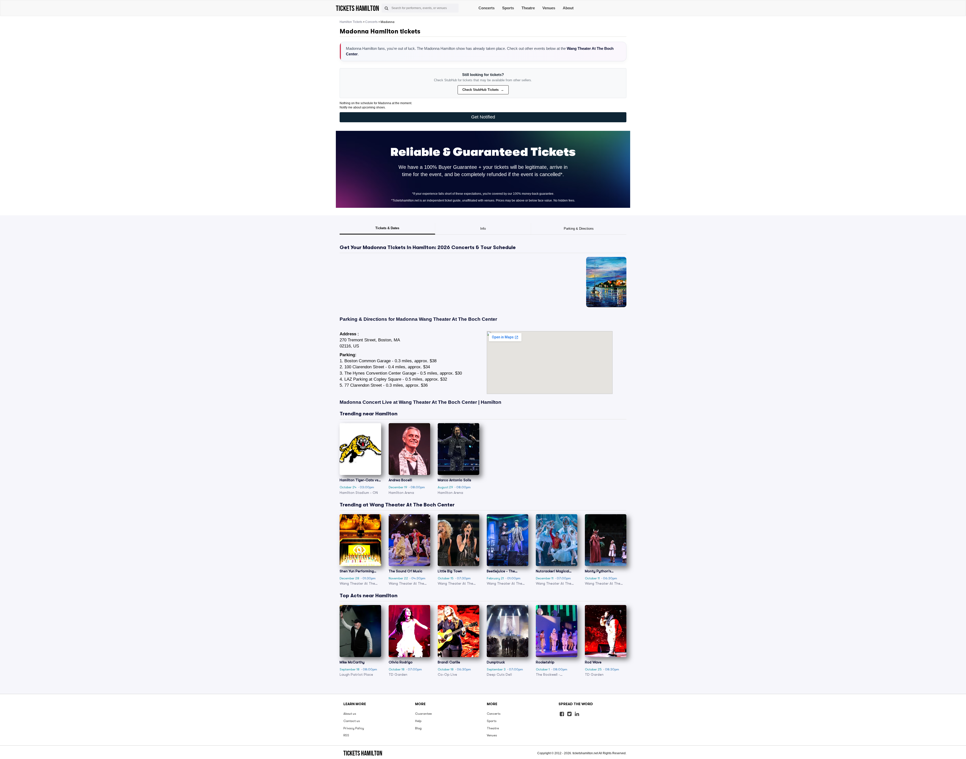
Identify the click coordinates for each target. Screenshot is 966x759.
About (568, 8)
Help (418, 721)
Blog (418, 728)
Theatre (528, 8)
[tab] (387, 228)
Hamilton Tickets (351, 22)
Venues (548, 8)
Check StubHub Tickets (483, 90)
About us (349, 713)
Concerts (486, 8)
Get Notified (483, 116)
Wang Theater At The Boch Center (458, 319)
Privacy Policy (353, 728)
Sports (508, 8)
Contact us (351, 721)
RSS (346, 735)
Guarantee (423, 713)
